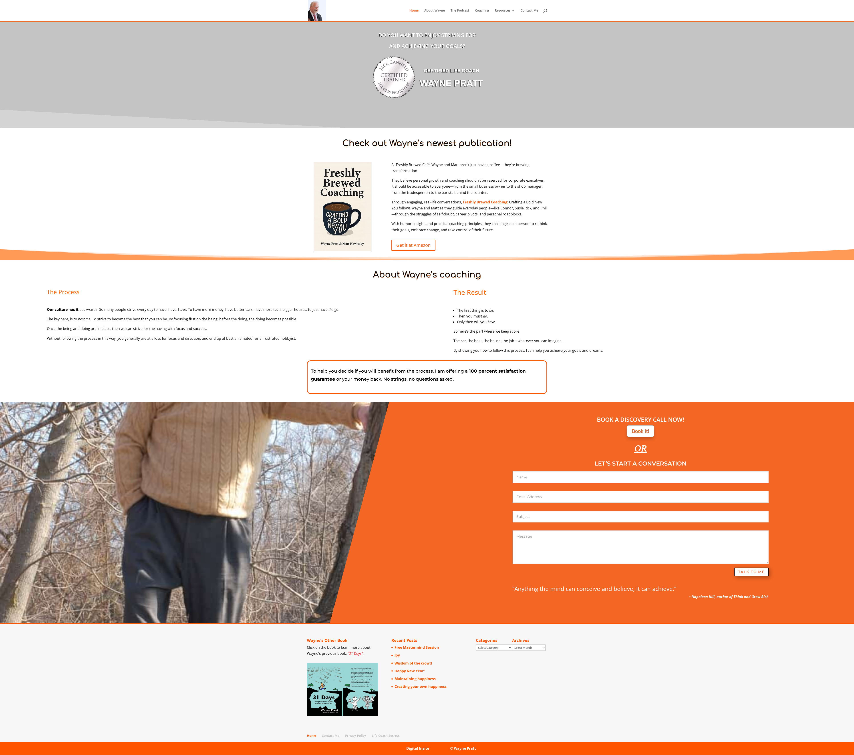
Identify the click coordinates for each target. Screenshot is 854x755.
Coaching (482, 10)
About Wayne (434, 10)
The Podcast (460, 10)
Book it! (640, 431)
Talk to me (751, 572)
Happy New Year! (410, 671)
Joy (397, 655)
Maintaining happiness (415, 678)
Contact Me (529, 10)
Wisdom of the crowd (413, 663)
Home (414, 10)
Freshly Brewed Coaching (485, 202)
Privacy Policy (355, 735)
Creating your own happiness (421, 686)
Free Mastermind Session (417, 647)
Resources (502, 10)
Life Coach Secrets (386, 735)
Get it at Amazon (413, 245)
